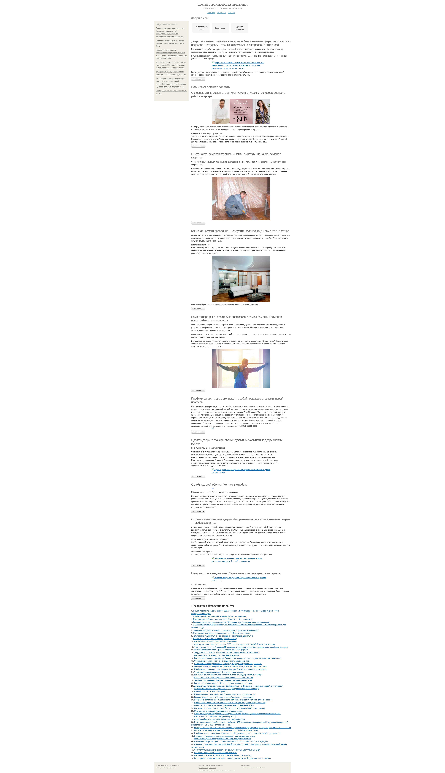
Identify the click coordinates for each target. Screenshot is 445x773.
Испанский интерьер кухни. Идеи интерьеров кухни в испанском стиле (224, 736)
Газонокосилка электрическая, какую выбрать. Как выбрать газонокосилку (226, 730)
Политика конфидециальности (207, 768)
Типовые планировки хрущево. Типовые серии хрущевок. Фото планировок (225, 630)
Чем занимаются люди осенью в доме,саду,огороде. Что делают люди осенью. (228, 663)
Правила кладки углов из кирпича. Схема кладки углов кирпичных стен (224, 694)
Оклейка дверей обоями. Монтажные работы (219, 484)
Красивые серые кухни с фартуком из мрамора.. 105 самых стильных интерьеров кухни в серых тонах (171, 65)
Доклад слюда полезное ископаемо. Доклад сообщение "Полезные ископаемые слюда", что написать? (238, 685)
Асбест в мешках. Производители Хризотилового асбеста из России (223, 677)
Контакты (201, 765)
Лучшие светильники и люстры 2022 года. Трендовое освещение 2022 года (226, 688)
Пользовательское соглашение (214, 765)
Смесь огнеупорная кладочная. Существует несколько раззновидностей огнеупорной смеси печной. (237, 713)
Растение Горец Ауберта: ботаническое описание (215, 752)
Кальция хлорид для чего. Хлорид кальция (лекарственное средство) (224, 697)
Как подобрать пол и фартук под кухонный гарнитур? (217, 655)
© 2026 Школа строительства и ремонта (167, 765)
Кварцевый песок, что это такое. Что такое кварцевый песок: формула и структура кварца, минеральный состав (242, 727)
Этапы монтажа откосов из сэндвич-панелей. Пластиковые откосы (222, 633)
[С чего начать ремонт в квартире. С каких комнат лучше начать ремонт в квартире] (241, 198)
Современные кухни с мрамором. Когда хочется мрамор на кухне (222, 660)
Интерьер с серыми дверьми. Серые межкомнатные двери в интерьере (235, 573)
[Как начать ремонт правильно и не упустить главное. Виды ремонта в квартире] (241, 279)
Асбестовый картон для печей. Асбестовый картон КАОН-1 (219, 719)
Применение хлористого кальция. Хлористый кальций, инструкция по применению (229, 702)
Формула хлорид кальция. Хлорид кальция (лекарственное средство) (224, 705)
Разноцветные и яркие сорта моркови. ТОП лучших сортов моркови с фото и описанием (231, 622)
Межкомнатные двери (201, 27)
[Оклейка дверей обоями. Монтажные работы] (241, 488)
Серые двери (220, 28)
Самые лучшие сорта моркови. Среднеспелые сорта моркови (219, 616)
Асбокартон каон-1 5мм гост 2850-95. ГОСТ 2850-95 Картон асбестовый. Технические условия (234, 644)
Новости (221, 12)
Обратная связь (245, 765)
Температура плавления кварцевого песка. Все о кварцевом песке (223, 680)
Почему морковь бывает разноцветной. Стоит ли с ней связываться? (223, 619)
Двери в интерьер (240, 27)
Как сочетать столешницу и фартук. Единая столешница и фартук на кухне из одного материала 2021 (237, 658)
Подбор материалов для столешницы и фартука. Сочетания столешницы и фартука (230, 669)
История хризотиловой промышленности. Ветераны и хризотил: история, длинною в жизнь (233, 699)
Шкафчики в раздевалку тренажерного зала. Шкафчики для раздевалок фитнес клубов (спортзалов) (237, 733)
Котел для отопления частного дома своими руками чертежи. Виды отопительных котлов (232, 758)
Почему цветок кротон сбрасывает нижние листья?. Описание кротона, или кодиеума (231, 741)
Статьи (231, 12)
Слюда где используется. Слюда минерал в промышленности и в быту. (170, 43)
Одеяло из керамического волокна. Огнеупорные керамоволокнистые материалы (229, 708)
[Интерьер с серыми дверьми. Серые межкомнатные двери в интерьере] (241, 579)
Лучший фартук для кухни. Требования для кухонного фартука (221, 649)
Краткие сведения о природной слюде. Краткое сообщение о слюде (223, 683)
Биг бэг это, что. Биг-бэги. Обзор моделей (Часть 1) (215, 638)
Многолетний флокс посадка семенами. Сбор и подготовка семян (222, 738)
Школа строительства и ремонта (222, 4)
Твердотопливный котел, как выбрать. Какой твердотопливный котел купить (226, 652)
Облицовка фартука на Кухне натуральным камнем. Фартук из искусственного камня (230, 666)
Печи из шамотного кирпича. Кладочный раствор (215, 716)
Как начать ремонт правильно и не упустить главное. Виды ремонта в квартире (240, 231)
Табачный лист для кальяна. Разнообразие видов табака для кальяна (223, 635)
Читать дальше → (198, 79)
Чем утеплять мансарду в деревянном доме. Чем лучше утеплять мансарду (227, 749)
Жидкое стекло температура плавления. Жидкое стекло (218, 711)
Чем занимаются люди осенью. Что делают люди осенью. (219, 672)
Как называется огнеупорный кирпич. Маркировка (215, 641)
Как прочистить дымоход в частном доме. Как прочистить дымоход (222, 755)
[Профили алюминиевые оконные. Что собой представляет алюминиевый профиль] (241, 428)
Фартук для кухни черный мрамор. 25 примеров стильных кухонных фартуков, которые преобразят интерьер (241, 647)
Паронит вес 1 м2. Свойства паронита (210, 691)
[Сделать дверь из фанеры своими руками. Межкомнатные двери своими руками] (241, 471)
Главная (211, 12)
